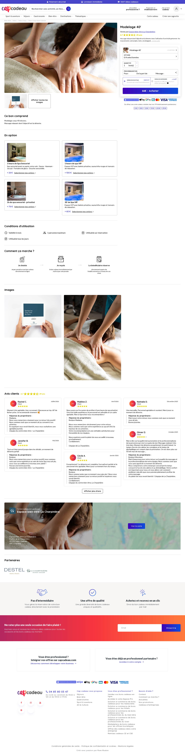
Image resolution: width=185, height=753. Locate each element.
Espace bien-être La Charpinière (142, 32)
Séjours (80, 694)
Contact (142, 694)
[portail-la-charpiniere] (37, 571)
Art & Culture (82, 705)
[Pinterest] (21, 710)
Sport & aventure (84, 702)
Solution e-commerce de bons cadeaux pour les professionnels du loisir (121, 720)
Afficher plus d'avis (92, 491)
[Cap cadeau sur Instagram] (31, 702)
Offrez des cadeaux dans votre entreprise (122, 730)
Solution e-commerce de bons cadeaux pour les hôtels (121, 707)
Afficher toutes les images (39, 101)
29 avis (139, 35)
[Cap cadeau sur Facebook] (21, 702)
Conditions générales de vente (66, 746)
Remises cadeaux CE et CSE (120, 733)
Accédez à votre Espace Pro (120, 699)
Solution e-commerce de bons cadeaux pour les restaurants (121, 703)
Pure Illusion (103, 750)
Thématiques (80, 16)
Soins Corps (23, 20)
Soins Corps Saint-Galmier (37, 20)
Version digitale (138, 80)
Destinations (65, 16)
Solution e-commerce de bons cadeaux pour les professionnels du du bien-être (122, 713)
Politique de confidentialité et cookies (99, 746)
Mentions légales (125, 746)
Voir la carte (136, 526)
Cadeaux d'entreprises (149, 705)
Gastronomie (83, 700)
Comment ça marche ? (149, 697)
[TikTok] (31, 710)
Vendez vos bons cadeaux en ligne (121, 695)
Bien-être (7, 20)
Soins (15, 20)
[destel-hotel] (14, 571)
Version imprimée (166, 79)
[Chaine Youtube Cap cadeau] (40, 702)
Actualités (143, 700)
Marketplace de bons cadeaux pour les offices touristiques (121, 725)
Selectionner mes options (24, 173)
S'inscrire (171, 628)
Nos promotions (146, 702)
